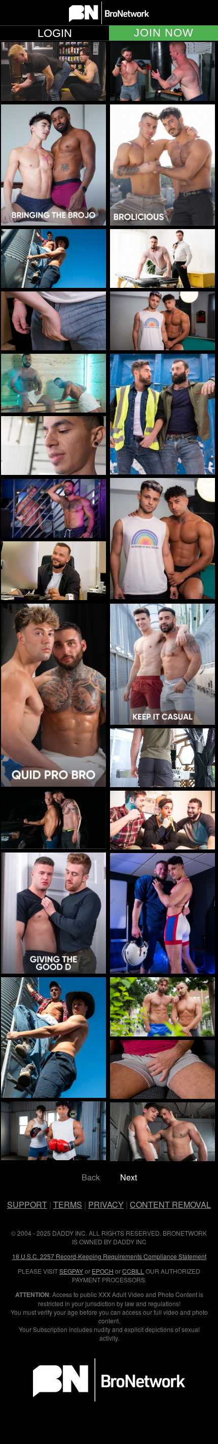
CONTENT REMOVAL (170, 1204)
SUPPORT (27, 1204)
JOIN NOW (164, 33)
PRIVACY (106, 1204)
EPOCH (103, 1271)
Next (128, 1177)
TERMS (67, 1204)
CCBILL (133, 1271)
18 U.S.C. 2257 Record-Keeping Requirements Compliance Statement (109, 1256)
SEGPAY (71, 1271)
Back (91, 1177)
